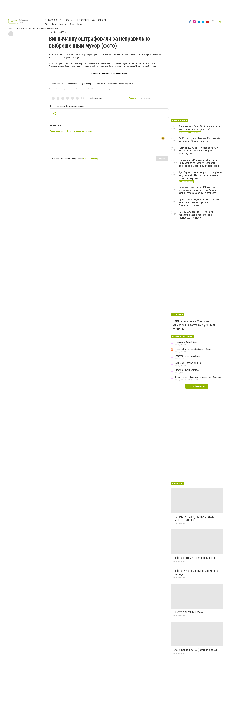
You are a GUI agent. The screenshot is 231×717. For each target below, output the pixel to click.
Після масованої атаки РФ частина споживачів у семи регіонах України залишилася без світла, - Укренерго (198, 190)
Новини (68, 20)
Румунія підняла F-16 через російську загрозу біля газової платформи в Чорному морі (198, 150)
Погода (79, 24)
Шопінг (54, 24)
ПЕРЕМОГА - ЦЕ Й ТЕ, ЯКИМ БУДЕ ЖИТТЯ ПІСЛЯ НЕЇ (193, 518)
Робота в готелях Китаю (188, 612)
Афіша (47, 24)
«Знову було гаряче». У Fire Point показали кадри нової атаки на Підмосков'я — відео (196, 214)
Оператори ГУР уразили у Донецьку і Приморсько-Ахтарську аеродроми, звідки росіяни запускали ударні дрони (199, 163)
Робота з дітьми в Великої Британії (194, 557)
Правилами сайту (90, 158)
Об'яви (72, 24)
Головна (53, 20)
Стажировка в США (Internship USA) (195, 650)
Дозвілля (101, 20)
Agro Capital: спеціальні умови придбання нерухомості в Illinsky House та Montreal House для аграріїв (200, 175)
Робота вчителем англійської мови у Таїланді (195, 572)
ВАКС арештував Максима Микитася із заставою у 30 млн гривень (199, 140)
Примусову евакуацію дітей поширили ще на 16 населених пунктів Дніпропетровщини (199, 202)
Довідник (84, 20)
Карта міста (63, 24)
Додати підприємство (196, 386)
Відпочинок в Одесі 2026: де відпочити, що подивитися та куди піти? (200, 128)
